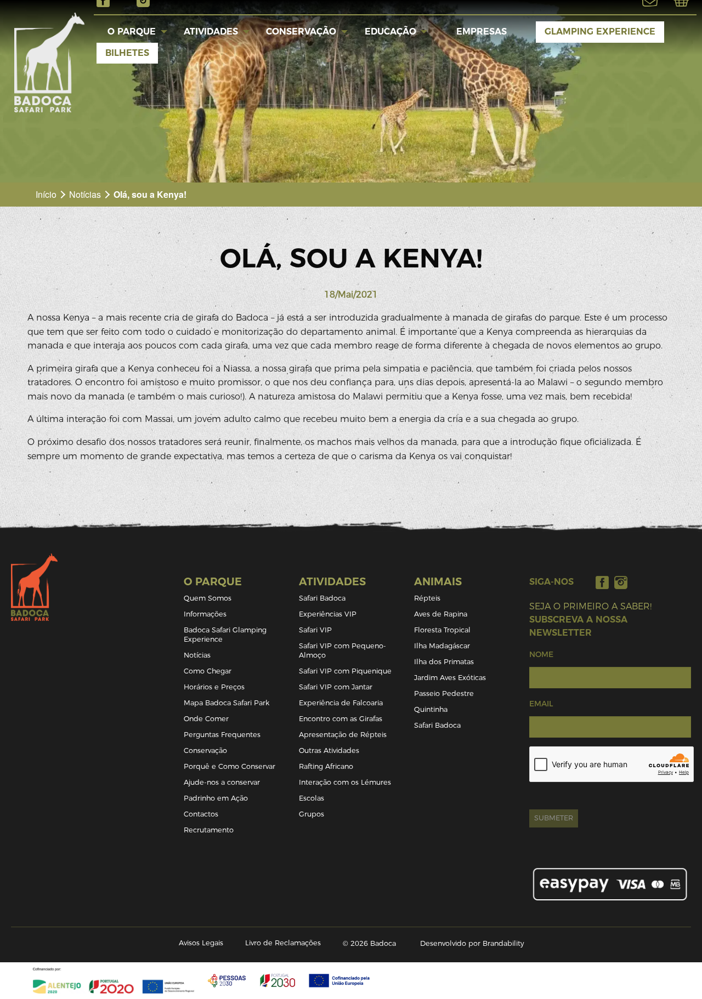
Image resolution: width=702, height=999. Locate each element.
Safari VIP (315, 630)
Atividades (211, 31)
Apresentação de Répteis (343, 734)
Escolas (311, 798)
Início (46, 194)
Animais (438, 581)
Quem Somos (207, 598)
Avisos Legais (201, 943)
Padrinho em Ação (216, 798)
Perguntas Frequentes (222, 734)
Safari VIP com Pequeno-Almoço (342, 650)
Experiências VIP (327, 614)
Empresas (481, 31)
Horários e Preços (214, 687)
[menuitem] (132, 31)
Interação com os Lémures (345, 782)
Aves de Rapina (440, 614)
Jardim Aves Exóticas (450, 677)
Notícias (85, 194)
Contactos (201, 814)
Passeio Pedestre (444, 693)
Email (541, 704)
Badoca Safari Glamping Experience (225, 634)
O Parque (131, 31)
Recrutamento (209, 830)
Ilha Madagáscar (442, 646)
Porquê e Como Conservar (229, 766)
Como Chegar (207, 671)
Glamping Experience (600, 31)
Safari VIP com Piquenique (345, 671)
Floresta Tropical (442, 630)
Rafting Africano (326, 766)
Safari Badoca (322, 598)
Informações (205, 614)
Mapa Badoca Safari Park (226, 703)
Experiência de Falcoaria (341, 703)
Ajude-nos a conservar (222, 782)
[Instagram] (620, 582)
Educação (390, 31)
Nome (541, 654)
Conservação (301, 31)
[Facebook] (602, 582)
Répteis (427, 598)
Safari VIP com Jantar (335, 687)
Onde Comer (206, 719)
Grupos (311, 814)
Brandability (503, 943)
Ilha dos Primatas (444, 662)
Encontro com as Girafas (340, 719)
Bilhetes (127, 53)
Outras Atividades (329, 750)
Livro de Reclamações (283, 943)
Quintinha (431, 709)
